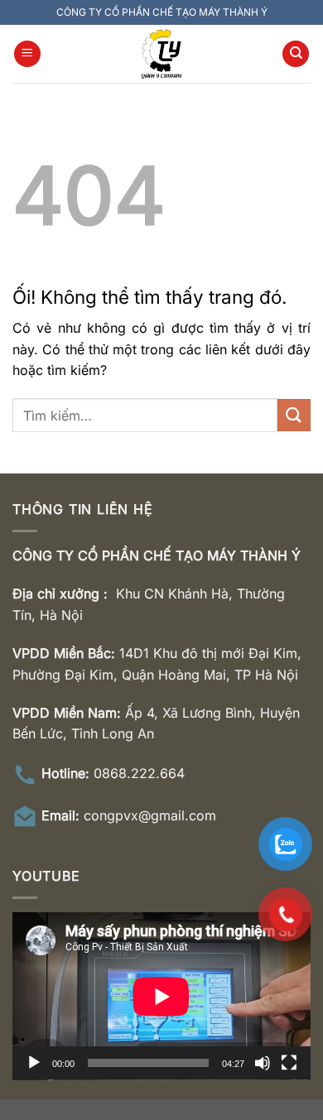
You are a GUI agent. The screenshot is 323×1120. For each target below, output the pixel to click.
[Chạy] (34, 1063)
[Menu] (27, 54)
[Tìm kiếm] (295, 54)
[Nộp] (294, 415)
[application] (161, 996)
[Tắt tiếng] (262, 1063)
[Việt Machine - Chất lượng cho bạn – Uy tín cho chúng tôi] (161, 54)
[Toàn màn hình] (289, 1063)
